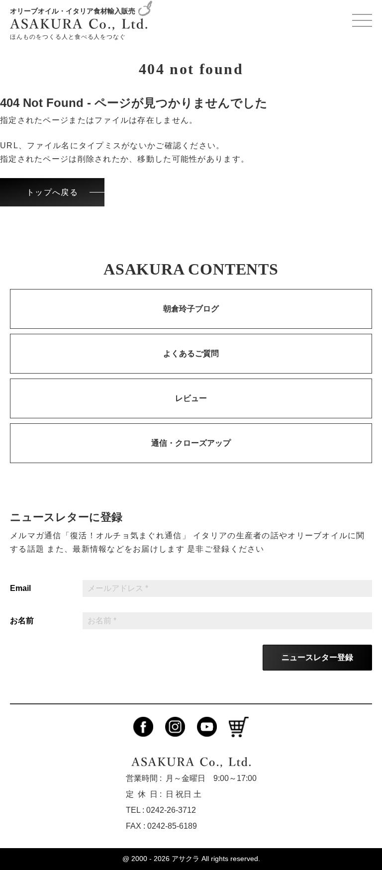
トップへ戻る (52, 192)
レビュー (191, 398)
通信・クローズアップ (191, 443)
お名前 (22, 621)
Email (20, 588)
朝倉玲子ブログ (191, 308)
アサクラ (185, 859)
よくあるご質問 (191, 353)
